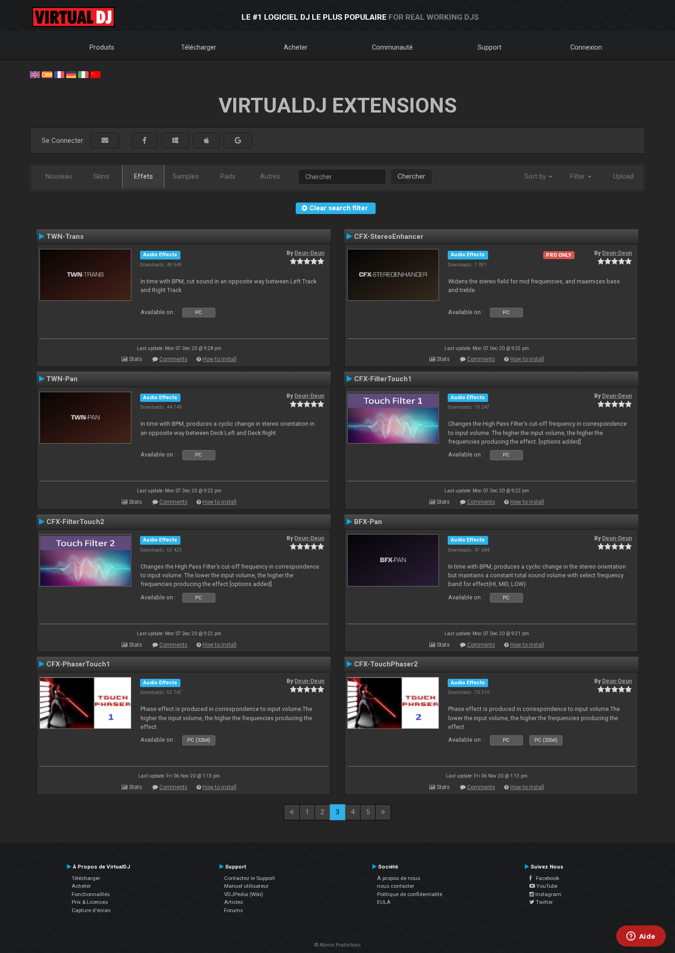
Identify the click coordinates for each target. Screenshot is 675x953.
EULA (384, 902)
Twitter (543, 902)
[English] (35, 74)
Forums (233, 910)
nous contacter (395, 886)
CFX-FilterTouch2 (75, 522)
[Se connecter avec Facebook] (144, 141)
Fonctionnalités (91, 894)
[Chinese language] (95, 74)
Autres (270, 176)
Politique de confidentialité (409, 894)
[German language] (71, 74)
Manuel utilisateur (246, 886)
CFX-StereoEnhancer (388, 236)
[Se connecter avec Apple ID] (206, 141)
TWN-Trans (65, 236)
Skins (101, 176)
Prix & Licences (90, 902)
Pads (228, 176)
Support (489, 47)
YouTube (546, 886)
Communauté (392, 47)
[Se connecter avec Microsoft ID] (175, 141)
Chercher (411, 176)
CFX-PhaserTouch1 (78, 664)
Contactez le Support (249, 878)
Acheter (296, 47)
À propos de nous (398, 878)
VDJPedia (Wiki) (243, 894)
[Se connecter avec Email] (104, 141)
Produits (102, 47)
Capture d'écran (91, 910)
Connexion (586, 47)
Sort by (536, 176)
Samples (186, 176)
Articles (233, 902)
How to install (219, 359)
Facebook (545, 878)
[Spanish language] (47, 74)
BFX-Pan (368, 522)
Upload (623, 176)
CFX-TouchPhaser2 (386, 664)
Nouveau (58, 176)
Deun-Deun (309, 253)
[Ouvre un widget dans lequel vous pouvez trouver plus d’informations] (641, 936)
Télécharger (198, 47)
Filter (578, 176)
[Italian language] (83, 74)
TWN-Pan (62, 379)
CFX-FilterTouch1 (383, 379)
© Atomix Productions (338, 945)
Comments (173, 359)
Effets (143, 176)
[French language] (59, 74)
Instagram (547, 894)
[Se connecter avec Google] (238, 141)
